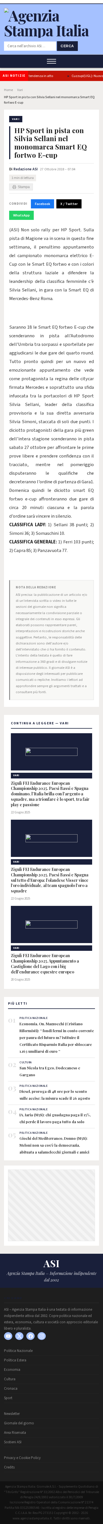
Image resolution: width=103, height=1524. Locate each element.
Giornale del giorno (19, 1423)
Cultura (9, 1379)
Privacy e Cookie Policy (22, 1457)
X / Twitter (69, 203)
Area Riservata (15, 1432)
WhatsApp (21, 215)
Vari (20, 90)
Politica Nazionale (18, 1350)
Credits (9, 1467)
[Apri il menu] (51, 61)
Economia (12, 1369)
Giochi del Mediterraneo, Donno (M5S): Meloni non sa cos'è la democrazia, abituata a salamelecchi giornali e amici (54, 1145)
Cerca (67, 46)
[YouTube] (8, 1336)
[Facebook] (30, 1336)
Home (8, 90)
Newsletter (12, 1413)
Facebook (42, 203)
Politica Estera (15, 1360)
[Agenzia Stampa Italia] (51, 30)
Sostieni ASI (12, 1442)
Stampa (24, 187)
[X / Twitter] (19, 1336)
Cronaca (10, 1388)
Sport (8, 1398)
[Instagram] (41, 1336)
